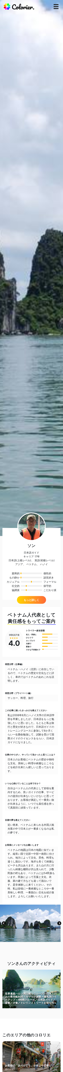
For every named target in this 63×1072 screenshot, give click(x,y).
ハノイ (44, 564)
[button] (4, 923)
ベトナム (31, 564)
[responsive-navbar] (56, 7)
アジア (19, 564)
